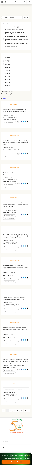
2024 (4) (7, 64)
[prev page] (3, 410)
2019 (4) (7, 79)
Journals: (6, 24)
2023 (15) (7, 67)
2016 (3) (7, 86)
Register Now (15, 462)
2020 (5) (7, 76)
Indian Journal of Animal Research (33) (16, 43)
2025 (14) (7, 61)
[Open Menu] (2, 2)
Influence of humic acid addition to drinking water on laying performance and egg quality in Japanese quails (16, 361)
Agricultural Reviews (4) (12, 27)
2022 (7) (7, 70)
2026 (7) (7, 58)
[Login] (30, 2)
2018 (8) (7, 82)
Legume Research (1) (11, 46)
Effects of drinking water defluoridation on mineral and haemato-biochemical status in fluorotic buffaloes (15, 204)
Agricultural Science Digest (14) (14, 29)
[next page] (21, 410)
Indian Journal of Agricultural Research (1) (16, 39)
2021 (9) (7, 73)
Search (26, 17)
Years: (5, 55)
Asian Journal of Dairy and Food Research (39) (14, 33)
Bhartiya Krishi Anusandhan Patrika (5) (16, 36)
